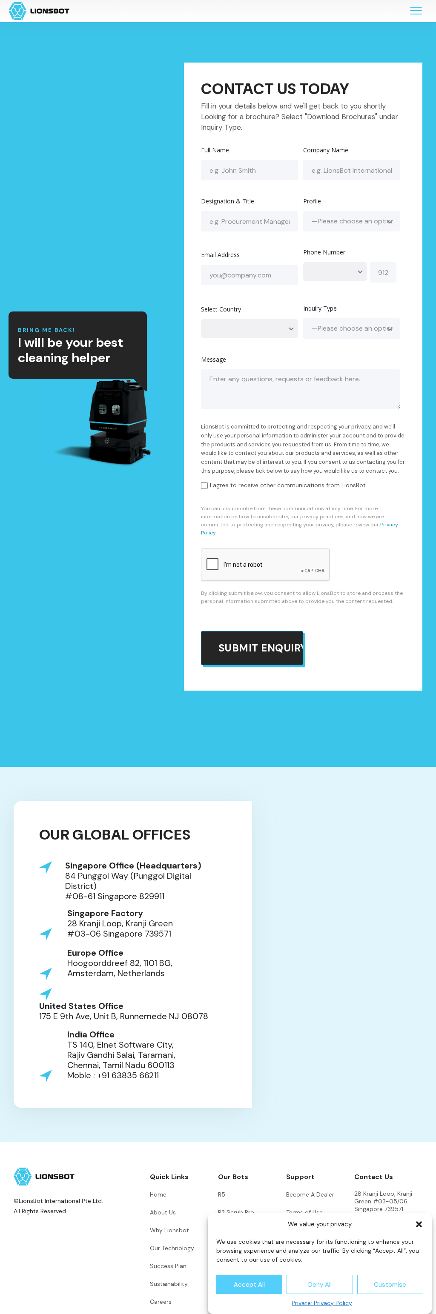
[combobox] (335, 271)
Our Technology (172, 1248)
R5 (221, 1194)
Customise (390, 1284)
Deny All (320, 1284)
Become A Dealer (310, 1194)
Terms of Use (304, 1212)
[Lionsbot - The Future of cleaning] (39, 11)
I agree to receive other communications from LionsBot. (288, 485)
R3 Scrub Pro (236, 1212)
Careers (161, 1301)
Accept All (249, 1284)
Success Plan (168, 1266)
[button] (419, 1224)
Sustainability (169, 1284)
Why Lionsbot (169, 1230)
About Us (163, 1212)
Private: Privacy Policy (322, 1303)
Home (158, 1194)
